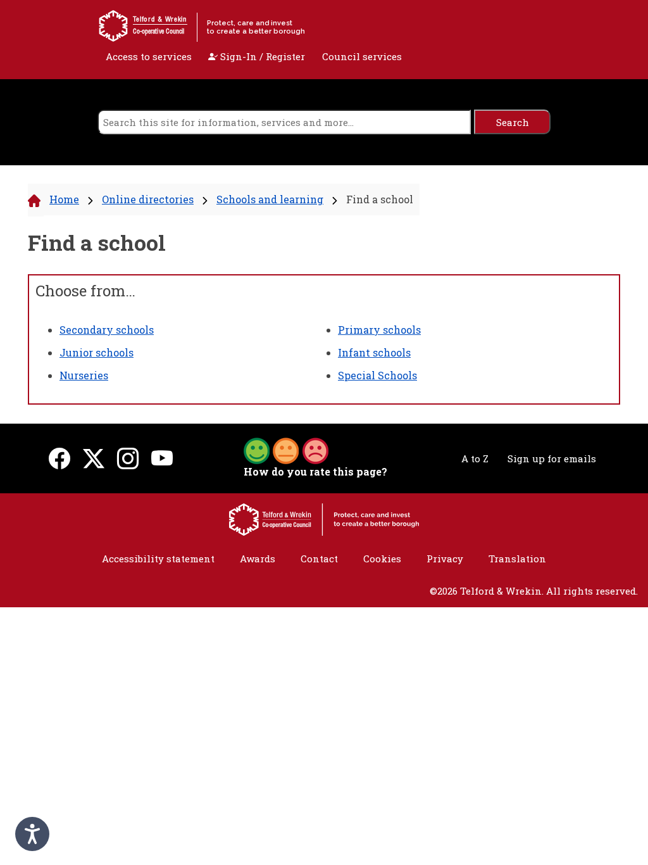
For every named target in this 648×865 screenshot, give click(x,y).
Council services (362, 56)
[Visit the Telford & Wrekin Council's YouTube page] (162, 458)
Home (64, 199)
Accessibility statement (158, 558)
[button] (286, 449)
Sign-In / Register (261, 56)
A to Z (475, 458)
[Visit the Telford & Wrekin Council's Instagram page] (128, 458)
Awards (257, 558)
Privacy (445, 558)
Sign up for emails (552, 458)
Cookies (382, 558)
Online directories (148, 199)
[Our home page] (324, 518)
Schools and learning (269, 199)
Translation (517, 558)
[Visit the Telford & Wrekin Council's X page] (94, 458)
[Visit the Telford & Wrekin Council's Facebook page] (59, 458)
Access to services (149, 56)
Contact (319, 558)
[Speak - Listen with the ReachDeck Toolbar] (32, 834)
